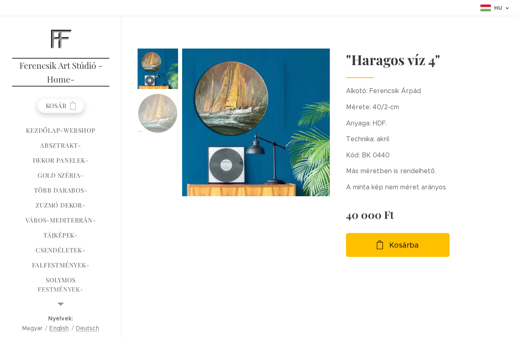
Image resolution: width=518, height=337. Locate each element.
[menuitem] (60, 130)
